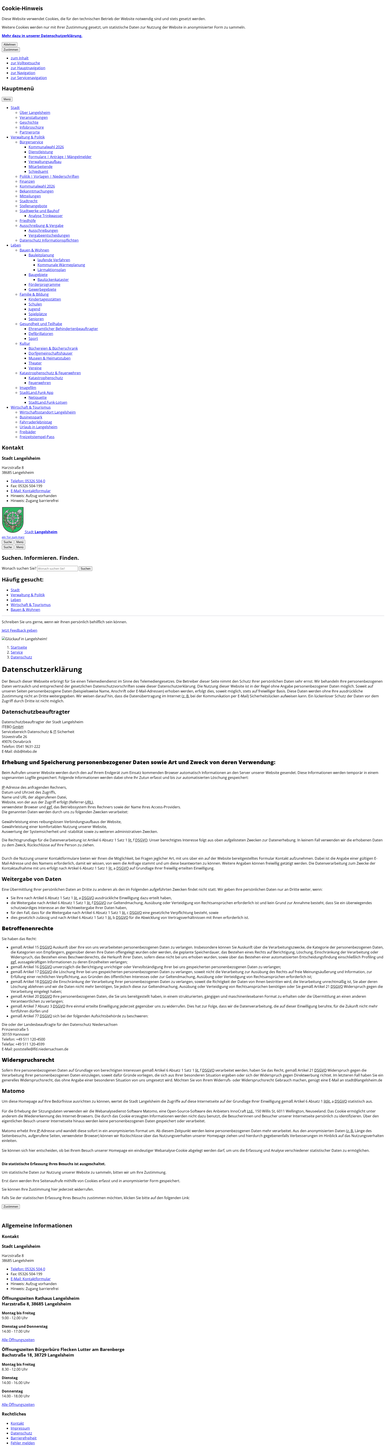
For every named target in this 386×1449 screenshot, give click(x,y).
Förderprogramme (44, 284)
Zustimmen (11, 49)
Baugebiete (38, 274)
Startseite (19, 647)
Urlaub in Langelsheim (38, 426)
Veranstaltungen (34, 117)
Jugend (34, 309)
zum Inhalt (20, 58)
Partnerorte (30, 132)
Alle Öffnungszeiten (18, 1339)
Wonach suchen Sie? (19, 568)
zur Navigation (23, 72)
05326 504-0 (28, 481)
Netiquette (38, 397)
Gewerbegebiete (42, 289)
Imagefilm (28, 387)
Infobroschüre (32, 127)
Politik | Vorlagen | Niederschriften (49, 176)
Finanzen (27, 181)
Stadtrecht (29, 201)
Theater (35, 363)
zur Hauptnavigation (28, 67)
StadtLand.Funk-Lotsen (48, 402)
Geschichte (29, 122)
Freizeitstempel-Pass (37, 436)
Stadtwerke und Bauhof (39, 210)
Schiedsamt (38, 171)
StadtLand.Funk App (36, 392)
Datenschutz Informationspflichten (49, 240)
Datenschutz (21, 657)
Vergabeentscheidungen (49, 235)
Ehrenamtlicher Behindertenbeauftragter (63, 328)
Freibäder (28, 431)
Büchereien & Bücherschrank (53, 348)
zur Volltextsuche (25, 63)
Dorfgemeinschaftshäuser (51, 353)
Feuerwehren (40, 382)
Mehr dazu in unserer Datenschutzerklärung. (42, 35)
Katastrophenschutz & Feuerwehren (50, 372)
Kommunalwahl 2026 (46, 146)
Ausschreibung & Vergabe (41, 225)
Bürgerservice (31, 142)
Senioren (36, 318)
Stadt (15, 107)
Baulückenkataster (53, 279)
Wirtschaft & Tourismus (31, 407)
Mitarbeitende (40, 166)
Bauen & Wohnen (34, 250)
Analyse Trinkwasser (46, 215)
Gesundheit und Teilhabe (41, 323)
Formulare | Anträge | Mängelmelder (60, 156)
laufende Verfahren (54, 259)
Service (17, 652)
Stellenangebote (33, 205)
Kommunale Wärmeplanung (61, 264)
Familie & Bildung (34, 294)
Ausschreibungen (43, 230)
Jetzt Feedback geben (19, 630)
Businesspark (31, 417)
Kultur (25, 343)
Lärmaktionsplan (52, 269)
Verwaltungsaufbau (45, 161)
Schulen (35, 304)
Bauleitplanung (41, 255)
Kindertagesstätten (45, 299)
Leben (16, 245)
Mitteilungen (30, 196)
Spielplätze (38, 314)
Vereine (35, 368)
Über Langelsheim (35, 112)
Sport (33, 338)
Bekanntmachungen (37, 191)
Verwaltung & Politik (28, 137)
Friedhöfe (28, 220)
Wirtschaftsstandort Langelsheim (48, 412)
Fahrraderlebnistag (36, 422)
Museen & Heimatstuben (50, 358)
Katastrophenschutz (46, 377)
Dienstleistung (41, 151)
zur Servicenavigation (29, 77)
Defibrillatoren (41, 333)
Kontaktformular (31, 490)
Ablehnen (10, 44)
